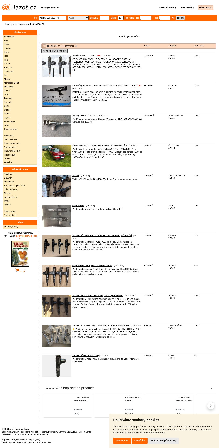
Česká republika (15, 442)
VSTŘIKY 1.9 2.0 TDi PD (83, 56)
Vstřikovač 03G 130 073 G (85, 355)
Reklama (43, 432)
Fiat (6, 56)
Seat (6, 106)
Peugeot (8, 98)
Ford (6, 60)
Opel (6, 94)
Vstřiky (75, 175)
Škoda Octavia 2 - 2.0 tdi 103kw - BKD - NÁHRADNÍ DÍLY (99, 146)
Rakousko (46, 442)
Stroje (7, 201)
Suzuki (7, 110)
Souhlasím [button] (122, 440)
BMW (6, 44)
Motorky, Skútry (11, 227)
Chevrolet (8, 71)
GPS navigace (10, 139)
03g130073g (78, 205)
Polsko (38, 442)
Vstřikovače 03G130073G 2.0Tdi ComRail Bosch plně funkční (102, 235)
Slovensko (29, 442)
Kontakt (34, 432)
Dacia (7, 52)
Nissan (7, 90)
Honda (7, 63)
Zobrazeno (199, 45)
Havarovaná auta (12, 143)
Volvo (6, 125)
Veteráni (8, 162)
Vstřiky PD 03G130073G (84, 115)
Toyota (7, 117)
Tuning (7, 158)
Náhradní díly (10, 147)
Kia (5, 75)
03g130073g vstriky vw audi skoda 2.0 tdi (92, 265)
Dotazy (15, 432)
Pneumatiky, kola (12, 151)
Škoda (7, 113)
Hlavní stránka (10, 24)
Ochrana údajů (65, 432)
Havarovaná (10, 211)
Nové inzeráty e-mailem (54, 51)
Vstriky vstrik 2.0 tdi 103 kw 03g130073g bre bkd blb (97, 295)
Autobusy (8, 174)
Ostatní (7, 205)
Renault (7, 102)
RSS (75, 432)
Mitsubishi (9, 86)
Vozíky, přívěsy (11, 197)
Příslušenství (10, 155)
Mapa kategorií (8, 440)
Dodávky (8, 178)
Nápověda (6, 432)
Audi (6, 40)
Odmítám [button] (139, 440)
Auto (21, 24)
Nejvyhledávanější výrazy (28, 440)
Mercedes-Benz (11, 83)
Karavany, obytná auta (14, 185)
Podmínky (52, 432)
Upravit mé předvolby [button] (163, 440)
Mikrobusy (9, 182)
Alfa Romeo (9, 37)
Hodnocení (25, 432)
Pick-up (7, 193)
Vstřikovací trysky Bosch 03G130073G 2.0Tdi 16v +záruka (100, 325)
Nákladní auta (10, 189)
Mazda (7, 79)
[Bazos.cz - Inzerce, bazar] (19, 9)
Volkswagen (9, 121)
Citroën (7, 48)
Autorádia (8, 135)
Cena (146, 45)
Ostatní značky (11, 129)
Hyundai (8, 67)
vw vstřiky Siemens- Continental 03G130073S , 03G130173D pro (103, 85)
